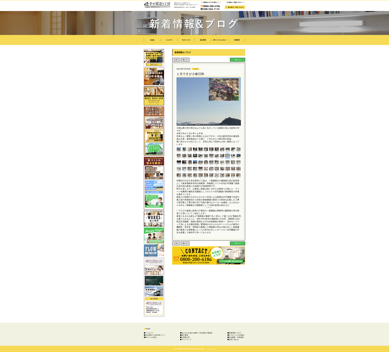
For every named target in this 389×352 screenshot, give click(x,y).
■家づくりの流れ (150, 337)
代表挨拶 (237, 40)
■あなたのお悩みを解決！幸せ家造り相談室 (196, 333)
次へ (177, 60)
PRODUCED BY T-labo (211, 349)
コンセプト (169, 40)
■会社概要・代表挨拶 (235, 337)
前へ (184, 60)
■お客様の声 (185, 337)
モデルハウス (186, 40)
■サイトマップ (185, 339)
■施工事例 (184, 335)
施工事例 (203, 40)
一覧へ (236, 60)
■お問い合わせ (233, 339)
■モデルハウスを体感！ (236, 335)
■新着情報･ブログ (234, 333)
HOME (152, 40)
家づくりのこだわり (219, 40)
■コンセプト (148, 333)
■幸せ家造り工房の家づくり (154, 335)
